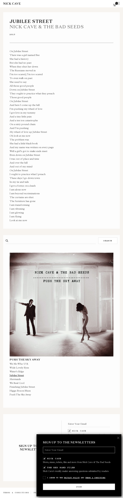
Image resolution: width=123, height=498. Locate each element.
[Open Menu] (118, 3)
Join (79, 487)
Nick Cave (54, 458)
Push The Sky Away (20, 394)
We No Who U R (19, 363)
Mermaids (15, 379)
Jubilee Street (17, 375)
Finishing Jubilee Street (22, 386)
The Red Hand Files (61, 467)
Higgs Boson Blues (20, 390)
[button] (114, 5)
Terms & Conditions (95, 477)
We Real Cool (17, 382)
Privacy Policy (72, 477)
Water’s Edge (17, 371)
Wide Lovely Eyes (19, 367)
